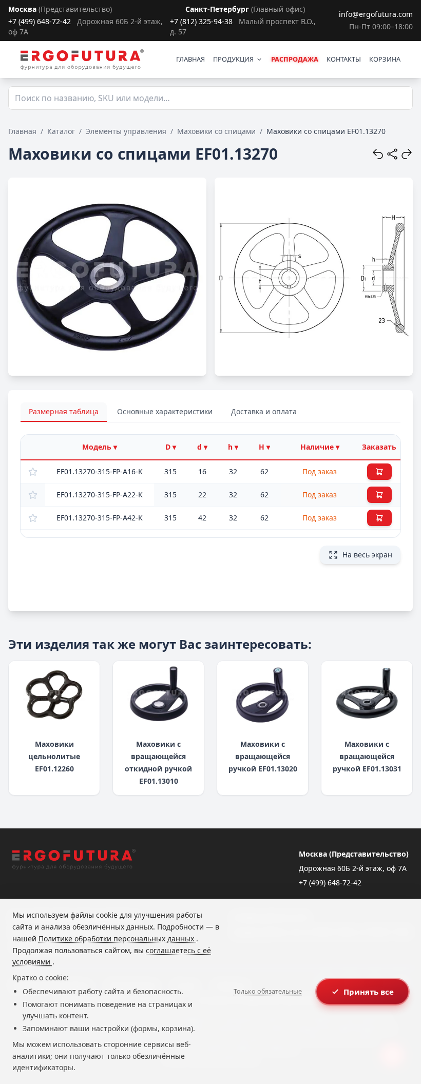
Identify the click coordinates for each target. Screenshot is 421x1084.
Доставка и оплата (264, 411)
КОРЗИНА (384, 59)
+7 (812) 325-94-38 (201, 21)
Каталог (61, 131)
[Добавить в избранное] (33, 471)
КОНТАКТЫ (344, 59)
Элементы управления (126, 131)
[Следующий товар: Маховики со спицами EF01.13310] (406, 154)
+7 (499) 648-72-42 (39, 21)
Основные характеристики (165, 411)
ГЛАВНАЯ (190, 59)
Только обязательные (268, 991)
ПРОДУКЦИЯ (233, 59)
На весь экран (367, 554)
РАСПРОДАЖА (294, 59)
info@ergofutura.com (376, 14)
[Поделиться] (392, 154)
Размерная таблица (64, 411)
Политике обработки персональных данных (117, 938)
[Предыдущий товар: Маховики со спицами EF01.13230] (378, 154)
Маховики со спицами (216, 131)
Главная (22, 131)
